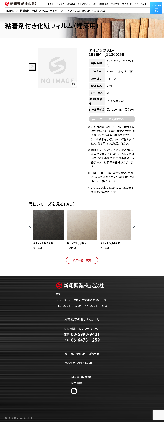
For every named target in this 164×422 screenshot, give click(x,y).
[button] (30, 225)
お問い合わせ (140, 3)
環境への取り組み (100, 3)
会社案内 (60, 3)
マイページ (127, 3)
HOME (50, 3)
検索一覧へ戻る (82, 260)
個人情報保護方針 (82, 377)
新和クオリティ (84, 3)
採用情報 (76, 383)
